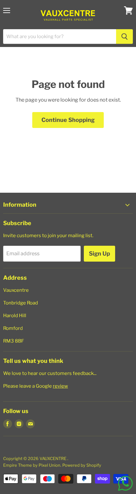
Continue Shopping (68, 120)
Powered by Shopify (81, 465)
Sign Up (99, 253)
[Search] (124, 36)
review (60, 386)
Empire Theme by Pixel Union (31, 465)
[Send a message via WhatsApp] (125, 483)
